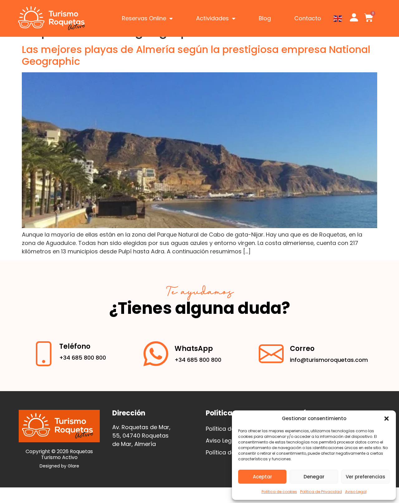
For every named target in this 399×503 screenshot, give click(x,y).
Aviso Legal (356, 491)
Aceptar (262, 476)
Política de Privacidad (321, 491)
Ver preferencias (365, 476)
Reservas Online (144, 18)
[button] (386, 418)
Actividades (212, 18)
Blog (265, 18)
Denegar (314, 476)
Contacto (307, 18)
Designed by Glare (59, 466)
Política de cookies (279, 491)
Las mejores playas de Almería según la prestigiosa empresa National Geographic (196, 55)
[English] (338, 18)
